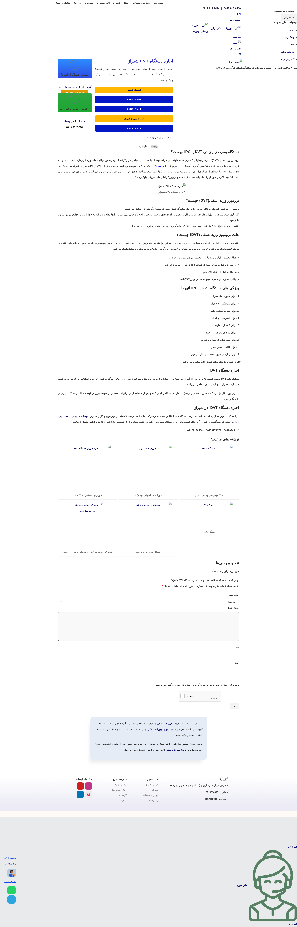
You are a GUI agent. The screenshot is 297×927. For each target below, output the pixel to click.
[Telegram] (11, 899)
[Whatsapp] (11, 890)
